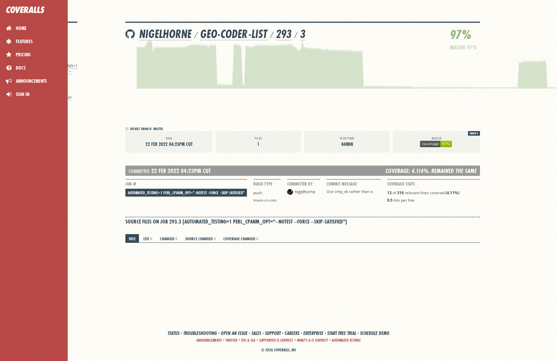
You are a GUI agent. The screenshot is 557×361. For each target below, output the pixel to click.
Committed (139, 171)
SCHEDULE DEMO (374, 333)
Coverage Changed (240, 239)
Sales (256, 333)
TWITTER (231, 340)
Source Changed (200, 239)
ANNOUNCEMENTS (209, 340)
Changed (168, 239)
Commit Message (342, 184)
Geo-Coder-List (233, 34)
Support (273, 333)
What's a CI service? (312, 340)
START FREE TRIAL (341, 333)
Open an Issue (234, 333)
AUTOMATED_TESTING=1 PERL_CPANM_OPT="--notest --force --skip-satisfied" (186, 192)
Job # (130, 184)
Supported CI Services (276, 340)
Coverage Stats (401, 184)
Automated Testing (346, 340)
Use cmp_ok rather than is (350, 191)
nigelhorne (165, 34)
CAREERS (292, 333)
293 (283, 34)
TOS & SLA (248, 340)
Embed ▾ (474, 133)
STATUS (174, 333)
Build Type (262, 184)
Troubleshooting (200, 333)
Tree (132, 239)
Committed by (300, 184)
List (147, 239)
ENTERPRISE (313, 333)
